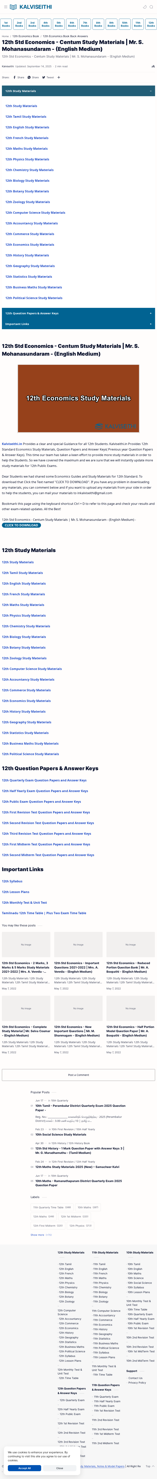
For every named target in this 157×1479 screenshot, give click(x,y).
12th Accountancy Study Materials (31, 223)
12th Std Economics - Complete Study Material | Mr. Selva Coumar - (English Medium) (26, 1031)
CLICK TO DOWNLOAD (21, 525)
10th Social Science (140, 1282)
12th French (66, 1273)
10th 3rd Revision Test (140, 1346)
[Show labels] (42, 1235)
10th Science (136, 1278)
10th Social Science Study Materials (60, 1134)
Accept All (24, 1468)
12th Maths (66, 1278)
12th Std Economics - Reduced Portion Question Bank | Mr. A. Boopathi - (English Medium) (128, 967)
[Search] (151, 7)
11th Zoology (101, 1301)
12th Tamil (65, 1264)
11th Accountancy (104, 1315)
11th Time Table (102, 1374)
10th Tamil (134, 1264)
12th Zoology (67, 1301)
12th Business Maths (71, 1346)
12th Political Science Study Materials (33, 298)
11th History (100, 1329)
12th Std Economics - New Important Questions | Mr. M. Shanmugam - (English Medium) (77, 1031)
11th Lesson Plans (104, 1357)
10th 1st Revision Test (141, 1328)
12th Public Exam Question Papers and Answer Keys (41, 802)
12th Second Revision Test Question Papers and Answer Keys (48, 823)
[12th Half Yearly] (85, 1161)
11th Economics (102, 1324)
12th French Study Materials (26, 138)
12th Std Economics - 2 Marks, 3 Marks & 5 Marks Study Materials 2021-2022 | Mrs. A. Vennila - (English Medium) (25, 967)
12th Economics (68, 1328)
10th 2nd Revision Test (140, 1337)
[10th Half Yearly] (85, 1129)
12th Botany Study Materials (27, 191)
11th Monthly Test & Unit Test (104, 1368)
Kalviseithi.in (12, 444)
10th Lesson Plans (139, 1292)
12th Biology (66, 1292)
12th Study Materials (21, 106)
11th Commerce (102, 1319)
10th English (135, 1268)
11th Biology (100, 1292)
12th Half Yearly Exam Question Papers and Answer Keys (45, 791)
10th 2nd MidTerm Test (140, 1360)
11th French (100, 1273)
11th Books (138, 24)
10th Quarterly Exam (140, 1314)
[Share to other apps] (58, 77)
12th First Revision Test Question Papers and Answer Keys (46, 812)
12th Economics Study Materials (29, 244)
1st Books (6, 24)
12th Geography (68, 1337)
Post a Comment (78, 1075)
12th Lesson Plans (15, 892)
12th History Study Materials (27, 255)
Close (59, 1468)
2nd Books (19, 24)
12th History (66, 1332)
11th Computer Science (106, 1310)
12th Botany (66, 1296)
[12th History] (60, 1143)
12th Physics (66, 1282)
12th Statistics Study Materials (28, 277)
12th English (66, 1268)
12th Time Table (68, 1378)
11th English (100, 1268)
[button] (145, 7)
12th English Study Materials (27, 127)
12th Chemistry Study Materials (29, 170)
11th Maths (99, 1278)
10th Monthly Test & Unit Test (138, 1303)
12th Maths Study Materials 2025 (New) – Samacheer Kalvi (77, 1167)
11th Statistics (101, 1338)
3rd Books (32, 24)
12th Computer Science (67, 1312)
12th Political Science (72, 1351)
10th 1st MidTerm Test (141, 1351)
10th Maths (134, 1273)
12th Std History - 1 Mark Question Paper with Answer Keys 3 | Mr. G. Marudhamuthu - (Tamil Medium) (79, 1151)
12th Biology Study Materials (27, 180)
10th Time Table (137, 1309)
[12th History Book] (79, 1143)
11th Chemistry (102, 1287)
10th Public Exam (138, 1323)
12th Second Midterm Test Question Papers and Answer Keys (48, 855)
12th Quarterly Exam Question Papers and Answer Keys (44, 780)
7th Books (85, 24)
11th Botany (100, 1296)
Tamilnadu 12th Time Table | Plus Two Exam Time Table (44, 913)
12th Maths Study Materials (26, 148)
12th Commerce (68, 1323)
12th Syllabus (12, 881)
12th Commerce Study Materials (29, 234)
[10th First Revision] (63, 1129)
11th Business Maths (105, 1343)
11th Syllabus (101, 1352)
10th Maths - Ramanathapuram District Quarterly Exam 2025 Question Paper (78, 1183)
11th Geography (102, 1334)
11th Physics (100, 1282)
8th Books (98, 24)
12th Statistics (67, 1342)
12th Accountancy (70, 1318)
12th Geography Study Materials (30, 266)
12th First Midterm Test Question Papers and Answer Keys (46, 844)
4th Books (45, 24)
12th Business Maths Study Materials (33, 287)
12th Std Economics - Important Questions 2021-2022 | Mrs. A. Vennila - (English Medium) (76, 967)
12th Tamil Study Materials (25, 116)
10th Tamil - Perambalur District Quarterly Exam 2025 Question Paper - (80, 1108)
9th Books (111, 24)
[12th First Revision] (63, 1161)
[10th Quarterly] (59, 1100)
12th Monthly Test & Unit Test (24, 902)
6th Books (72, 24)
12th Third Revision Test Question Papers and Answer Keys (46, 834)
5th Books (59, 24)
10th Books (124, 24)
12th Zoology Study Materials (27, 202)
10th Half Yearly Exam (141, 1318)
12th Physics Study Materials (27, 159)
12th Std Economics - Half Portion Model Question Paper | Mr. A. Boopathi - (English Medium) (130, 1031)
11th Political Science (106, 1347)
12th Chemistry (68, 1287)
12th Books (151, 24)
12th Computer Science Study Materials (35, 212)
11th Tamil (99, 1264)
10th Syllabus (136, 1287)
